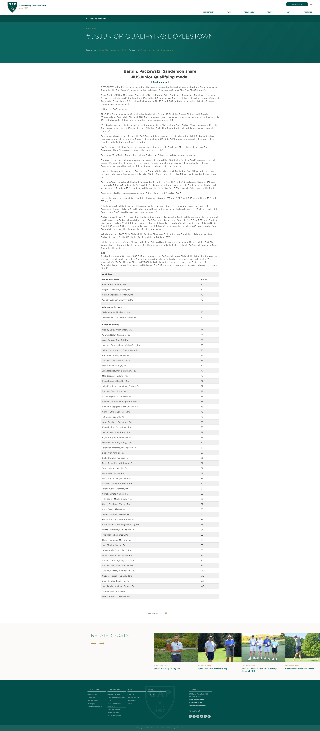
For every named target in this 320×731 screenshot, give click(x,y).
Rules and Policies (114, 709)
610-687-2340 (199, 699)
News (150, 689)
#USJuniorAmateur (163, 50)
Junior (130, 704)
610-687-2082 (197, 702)
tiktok (209, 716)
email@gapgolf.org (199, 705)
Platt (288, 12)
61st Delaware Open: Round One (299, 669)
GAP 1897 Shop (93, 694)
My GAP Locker (93, 700)
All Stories (151, 694)
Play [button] (229, 12)
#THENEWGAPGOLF (95, 707)
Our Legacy (91, 704)
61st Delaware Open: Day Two (167, 669)
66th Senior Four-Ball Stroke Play (212, 669)
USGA (123, 50)
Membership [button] (208, 12)
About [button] (269, 12)
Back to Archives (98, 19)
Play (130, 689)
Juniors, (101, 50)
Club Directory (132, 694)
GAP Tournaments (114, 694)
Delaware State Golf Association (114, 705)
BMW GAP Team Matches (116, 697)
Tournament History (114, 715)
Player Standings (113, 712)
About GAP (91, 697)
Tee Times (308, 12)
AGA (109, 700)
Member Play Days (134, 697)
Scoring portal (160, 82)
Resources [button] (249, 12)
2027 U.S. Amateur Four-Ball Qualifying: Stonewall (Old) (259, 670)
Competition (114, 689)
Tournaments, (112, 50)
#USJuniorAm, (145, 50)
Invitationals (132, 700)
